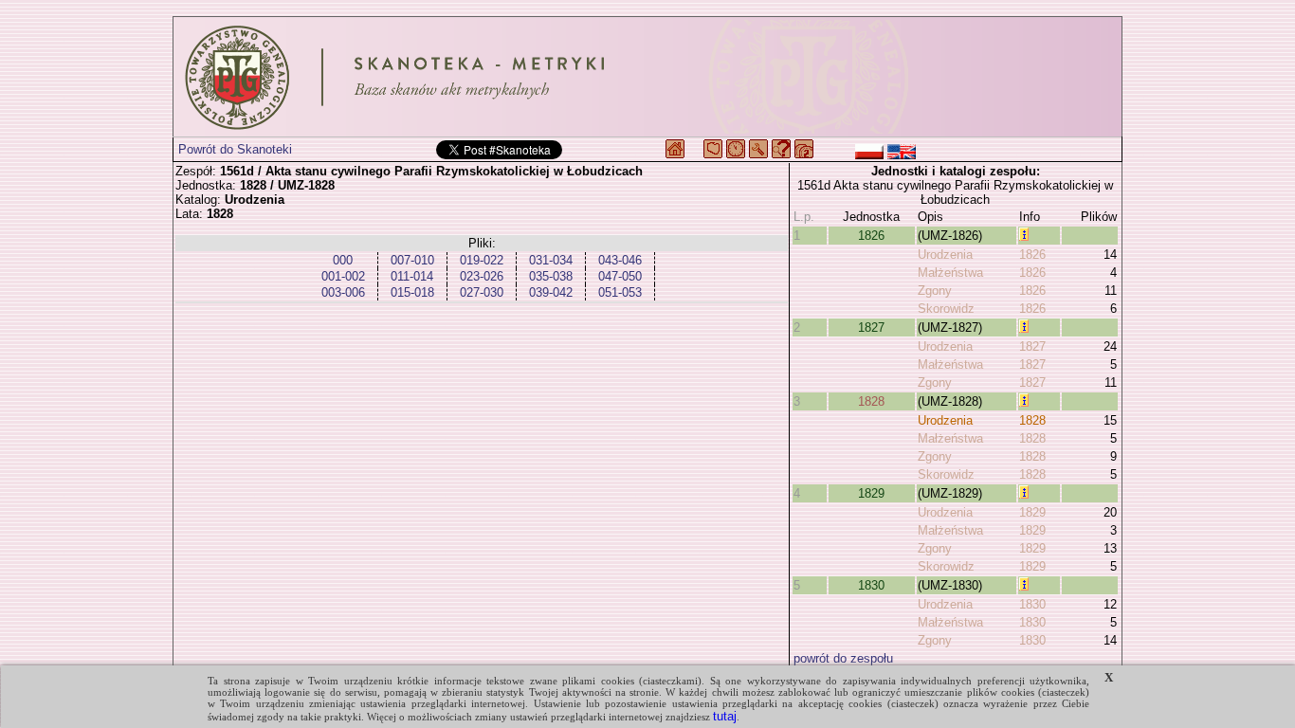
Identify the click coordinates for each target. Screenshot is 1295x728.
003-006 (343, 292)
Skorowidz (946, 308)
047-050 (620, 276)
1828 (871, 401)
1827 (871, 327)
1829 (871, 493)
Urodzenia (945, 254)
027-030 (481, 292)
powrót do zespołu (843, 658)
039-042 (551, 292)
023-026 (481, 276)
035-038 (551, 276)
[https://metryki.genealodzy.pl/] (647, 76)
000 (343, 260)
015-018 (412, 292)
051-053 (620, 292)
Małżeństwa (950, 272)
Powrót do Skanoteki (235, 149)
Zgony (935, 290)
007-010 (412, 260)
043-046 (620, 260)
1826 (871, 235)
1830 (871, 585)
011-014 (412, 276)
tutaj (725, 716)
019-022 (481, 260)
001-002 (343, 276)
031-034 (551, 260)
